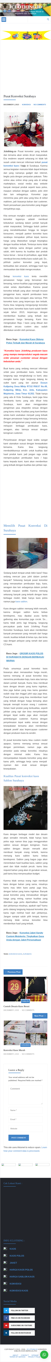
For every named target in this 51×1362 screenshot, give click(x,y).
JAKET (13, 1263)
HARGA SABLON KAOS (22, 1277)
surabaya (27, 954)
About (15, 1355)
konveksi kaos (21, 276)
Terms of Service (17, 1357)
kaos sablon (21, 601)
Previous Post (14, 972)
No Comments (40, 105)
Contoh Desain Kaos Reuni (17, 1006)
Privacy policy (35, 1357)
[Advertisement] (25, 66)
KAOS (13, 1249)
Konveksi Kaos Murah (14, 1050)
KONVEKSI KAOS (19, 1291)
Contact (25, 1355)
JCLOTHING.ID (25, 7)
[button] (44, 1355)
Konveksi (26, 105)
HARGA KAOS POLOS (21, 1270)
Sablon (25, 1001)
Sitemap (34, 1355)
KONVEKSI (15, 1284)
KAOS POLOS (17, 1256)
